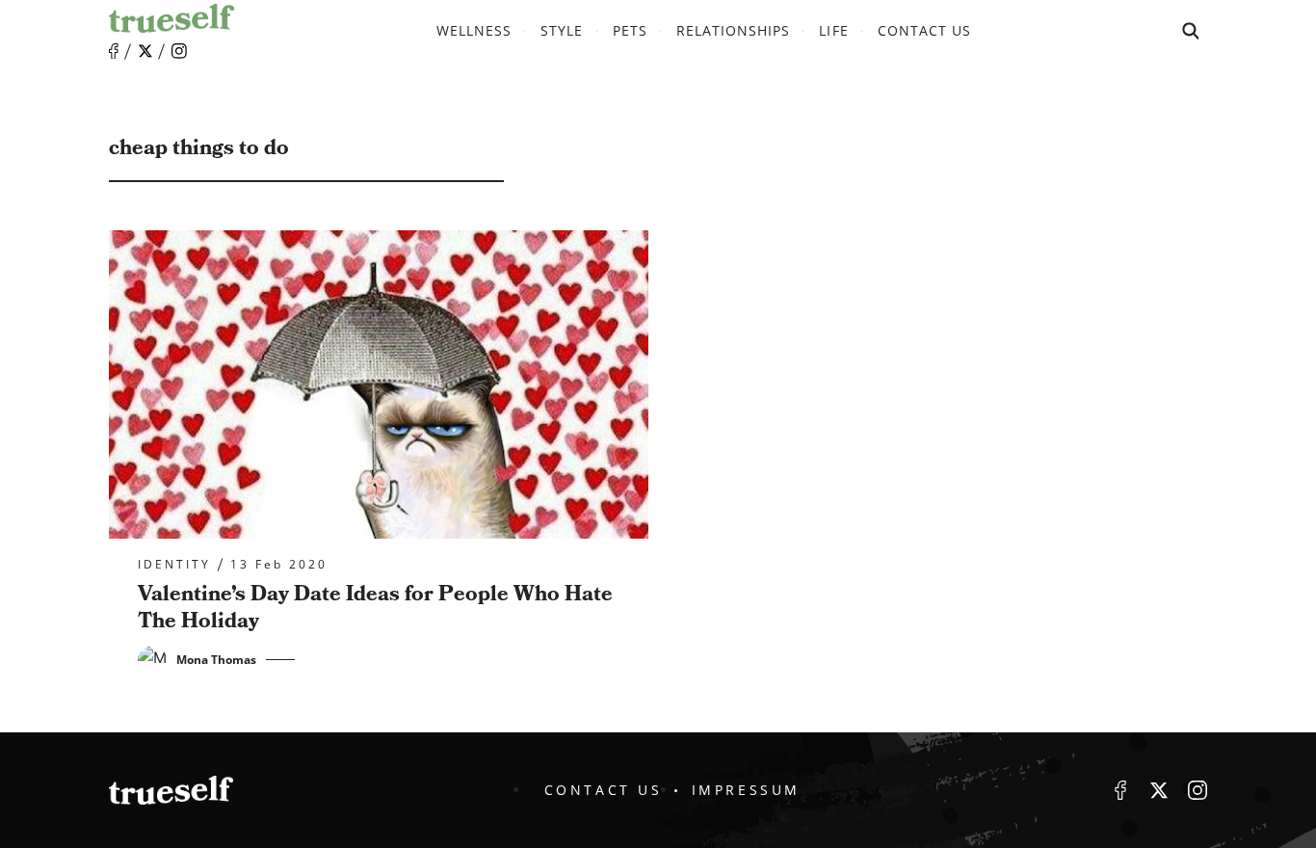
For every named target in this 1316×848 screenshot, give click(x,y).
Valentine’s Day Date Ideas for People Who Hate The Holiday (375, 608)
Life (833, 30)
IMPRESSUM (746, 790)
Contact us (925, 30)
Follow (145, 51)
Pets (630, 30)
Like (113, 51)
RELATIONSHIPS (733, 30)
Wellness (474, 30)
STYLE (561, 30)
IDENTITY (174, 564)
